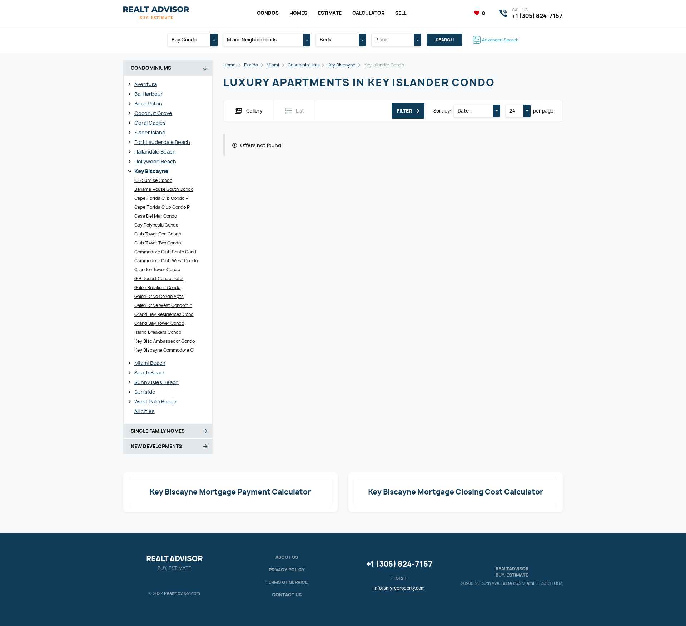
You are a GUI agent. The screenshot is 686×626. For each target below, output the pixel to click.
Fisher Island (149, 132)
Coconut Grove (153, 113)
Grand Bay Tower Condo (159, 323)
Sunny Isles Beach (156, 382)
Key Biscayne (151, 171)
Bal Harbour (148, 93)
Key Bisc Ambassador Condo (164, 341)
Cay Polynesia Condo (156, 225)
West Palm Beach (155, 401)
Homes (298, 13)
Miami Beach (149, 362)
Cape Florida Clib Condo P (161, 198)
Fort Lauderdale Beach (162, 142)
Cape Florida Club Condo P (162, 207)
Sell (400, 13)
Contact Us (287, 595)
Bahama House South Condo (163, 189)
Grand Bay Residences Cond (164, 314)
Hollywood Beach (155, 161)
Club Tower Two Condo (157, 243)
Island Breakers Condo (157, 332)
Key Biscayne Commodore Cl (164, 350)
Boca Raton (148, 103)
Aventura (145, 84)
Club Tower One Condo (157, 234)
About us (286, 557)
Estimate (330, 13)
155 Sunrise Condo (153, 180)
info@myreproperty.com (399, 588)
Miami (273, 65)
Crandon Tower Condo (157, 270)
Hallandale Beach (155, 151)
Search (445, 40)
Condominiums (303, 65)
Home (229, 65)
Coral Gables (150, 122)
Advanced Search (500, 40)
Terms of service (286, 582)
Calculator (368, 13)
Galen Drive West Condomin (163, 305)
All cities (144, 411)
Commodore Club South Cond (165, 252)
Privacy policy (287, 570)
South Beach (150, 372)
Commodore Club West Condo (166, 261)
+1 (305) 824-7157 (399, 564)
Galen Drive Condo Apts (159, 296)
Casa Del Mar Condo (155, 216)
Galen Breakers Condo (157, 287)
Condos (268, 13)
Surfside (144, 391)
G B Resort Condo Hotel (158, 278)
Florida (251, 65)
